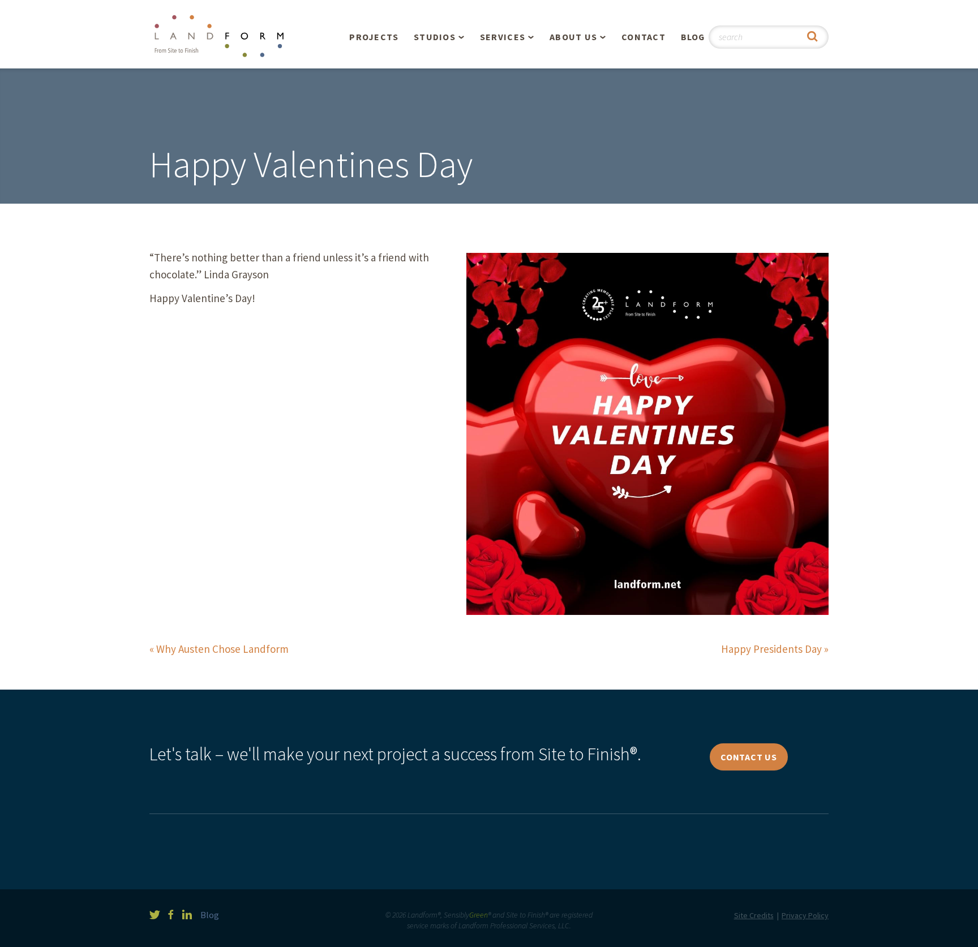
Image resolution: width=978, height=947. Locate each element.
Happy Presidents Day (771, 649)
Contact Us (748, 757)
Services (502, 36)
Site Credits (754, 915)
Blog (693, 36)
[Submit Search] (812, 37)
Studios (435, 36)
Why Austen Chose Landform (222, 649)
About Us (573, 36)
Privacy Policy (805, 915)
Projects (373, 36)
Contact (643, 36)
